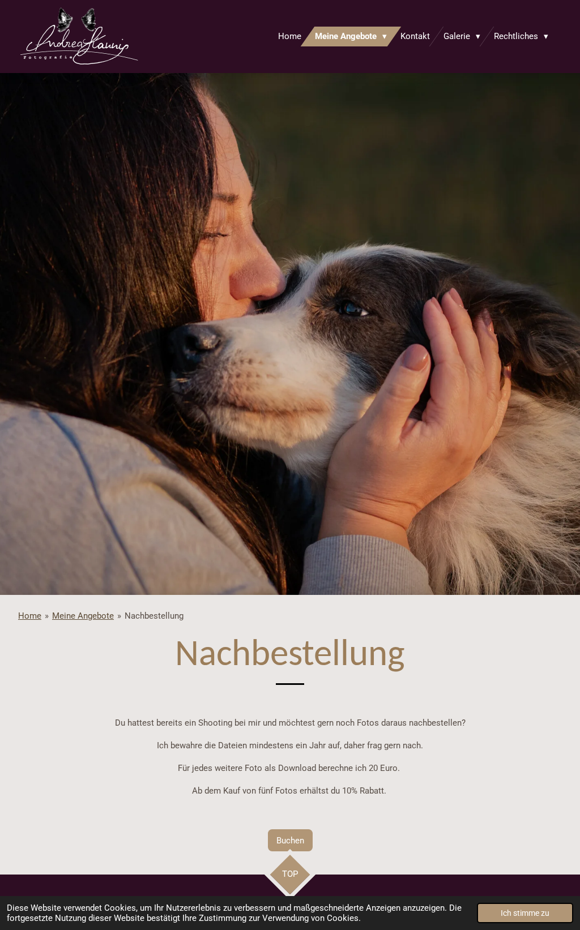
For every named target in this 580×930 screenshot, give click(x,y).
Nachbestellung (154, 616)
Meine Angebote (83, 616)
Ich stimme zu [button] (525, 913)
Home (29, 616)
